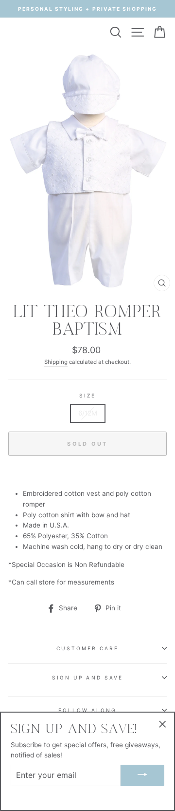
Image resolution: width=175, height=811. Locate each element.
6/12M (87, 413)
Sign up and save (87, 677)
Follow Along (87, 710)
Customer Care (87, 648)
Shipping (56, 361)
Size (87, 395)
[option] (87, 9)
